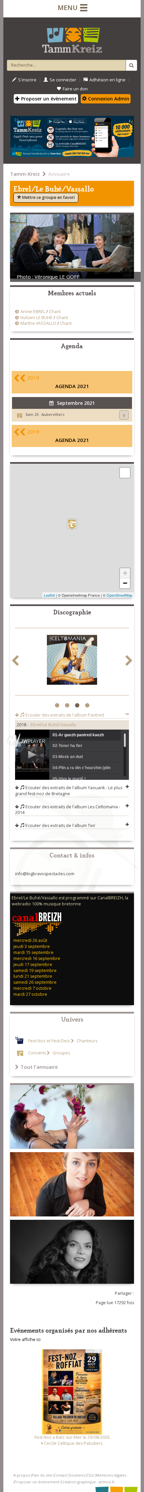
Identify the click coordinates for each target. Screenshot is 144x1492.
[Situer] (124, 415)
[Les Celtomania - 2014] (72, 661)
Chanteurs (86, 1041)
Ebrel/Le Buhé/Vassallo (53, 725)
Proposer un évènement (48, 98)
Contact (61, 1475)
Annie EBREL (32, 311)
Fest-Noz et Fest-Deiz (49, 1041)
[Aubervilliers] (72, 524)
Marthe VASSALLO (38, 323)
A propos (21, 1475)
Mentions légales (111, 1475)
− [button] (125, 583)
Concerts (37, 1053)
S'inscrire (27, 80)
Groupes (61, 1053)
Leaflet (49, 595)
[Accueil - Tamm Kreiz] (72, 37)
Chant (55, 311)
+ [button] (125, 573)
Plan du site (41, 1475)
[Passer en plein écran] (125, 473)
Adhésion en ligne (107, 80)
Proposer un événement (36, 1481)
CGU (90, 1475)
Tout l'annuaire (39, 1066)
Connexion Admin (108, 98)
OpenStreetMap (119, 595)
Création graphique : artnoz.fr (88, 1481)
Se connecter (63, 80)
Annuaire (59, 173)
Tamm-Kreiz (25, 173)
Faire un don (75, 89)
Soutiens (77, 1475)
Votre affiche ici (25, 1339)
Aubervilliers (53, 414)
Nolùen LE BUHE (36, 317)
